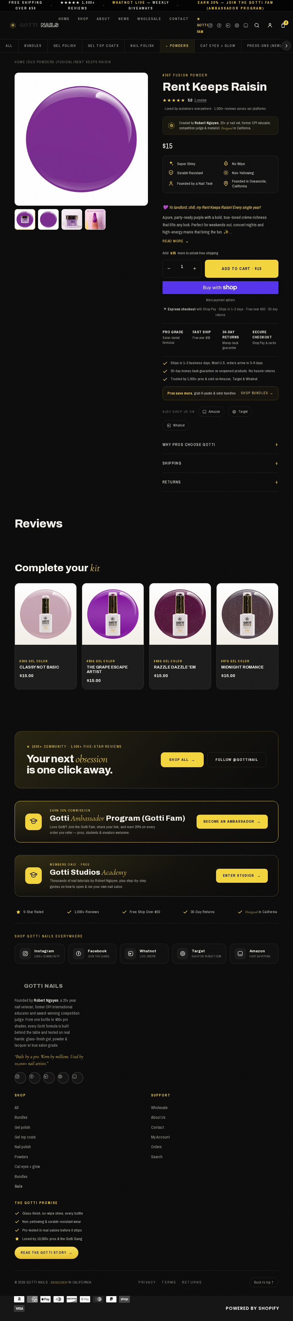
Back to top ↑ (263, 1282)
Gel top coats (25, 1137)
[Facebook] (219, 25)
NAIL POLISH (142, 45)
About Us (158, 1117)
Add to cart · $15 (241, 268)
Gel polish (22, 1127)
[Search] (257, 25)
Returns (172, 482)
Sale (18, 1186)
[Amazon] (245, 25)
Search (157, 1156)
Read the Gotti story (46, 1252)
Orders (156, 1146)
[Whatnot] (228, 25)
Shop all (182, 759)
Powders (21, 1156)
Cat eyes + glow (27, 1166)
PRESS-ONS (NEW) (264, 45)
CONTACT (179, 19)
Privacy (147, 1282)
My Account (160, 1137)
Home (20, 62)
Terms (169, 1282)
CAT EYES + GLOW (217, 45)
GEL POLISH (65, 45)
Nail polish (23, 1146)
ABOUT (103, 19)
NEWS (124, 19)
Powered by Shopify (252, 1308)
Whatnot (179, 425)
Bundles (21, 1117)
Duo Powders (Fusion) (50, 62)
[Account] (270, 25)
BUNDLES (33, 45)
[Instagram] (210, 25)
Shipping (172, 463)
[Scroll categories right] (286, 46)
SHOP (83, 19)
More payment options (220, 300)
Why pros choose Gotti (189, 444)
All (9, 45)
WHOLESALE (149, 19)
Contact (157, 1127)
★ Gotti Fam (202, 25)
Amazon (214, 411)
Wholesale (159, 1107)
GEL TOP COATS (103, 45)
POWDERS (179, 45)
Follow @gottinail (236, 759)
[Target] (236, 25)
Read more (176, 240)
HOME (64, 19)
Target (243, 411)
